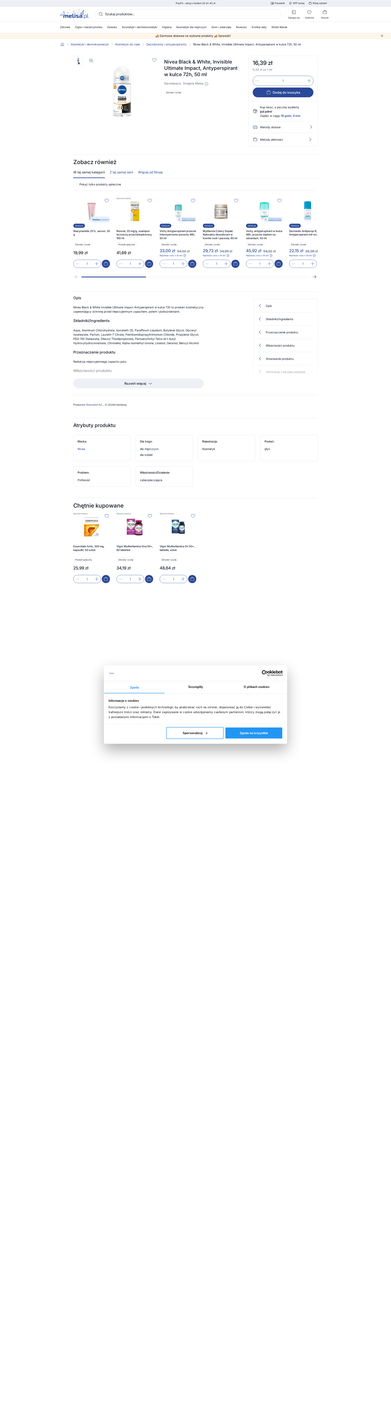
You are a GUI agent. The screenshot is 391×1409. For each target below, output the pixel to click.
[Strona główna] (62, 44)
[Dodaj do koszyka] (106, 264)
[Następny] (314, 277)
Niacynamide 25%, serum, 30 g (91, 232)
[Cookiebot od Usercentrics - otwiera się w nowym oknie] (265, 673)
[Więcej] (310, 139)
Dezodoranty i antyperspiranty (166, 44)
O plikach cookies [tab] (256, 686)
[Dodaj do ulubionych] (154, 60)
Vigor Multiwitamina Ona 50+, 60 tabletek (134, 548)
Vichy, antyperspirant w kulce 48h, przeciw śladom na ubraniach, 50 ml (264, 234)
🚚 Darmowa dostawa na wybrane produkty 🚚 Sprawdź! (193, 35)
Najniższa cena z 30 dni (171, 255)
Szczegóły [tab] (195, 686)
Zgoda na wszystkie (254, 733)
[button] (206, 84)
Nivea (81, 449)
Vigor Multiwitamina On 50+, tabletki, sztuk (177, 548)
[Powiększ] (91, 60)
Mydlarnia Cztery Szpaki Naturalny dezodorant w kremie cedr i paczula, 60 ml (220, 234)
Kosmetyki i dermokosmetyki (90, 44)
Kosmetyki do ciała (127, 44)
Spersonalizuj (192, 733)
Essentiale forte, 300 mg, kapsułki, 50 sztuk (88, 548)
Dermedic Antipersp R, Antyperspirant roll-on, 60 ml (307, 232)
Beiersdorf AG (94, 404)
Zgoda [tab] (134, 687)
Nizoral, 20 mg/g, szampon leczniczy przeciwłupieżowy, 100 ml (134, 234)
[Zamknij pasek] (382, 35)
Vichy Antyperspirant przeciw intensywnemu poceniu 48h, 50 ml (178, 234)
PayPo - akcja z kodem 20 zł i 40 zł (195, 3)
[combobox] (188, 14)
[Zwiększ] (309, 81)
